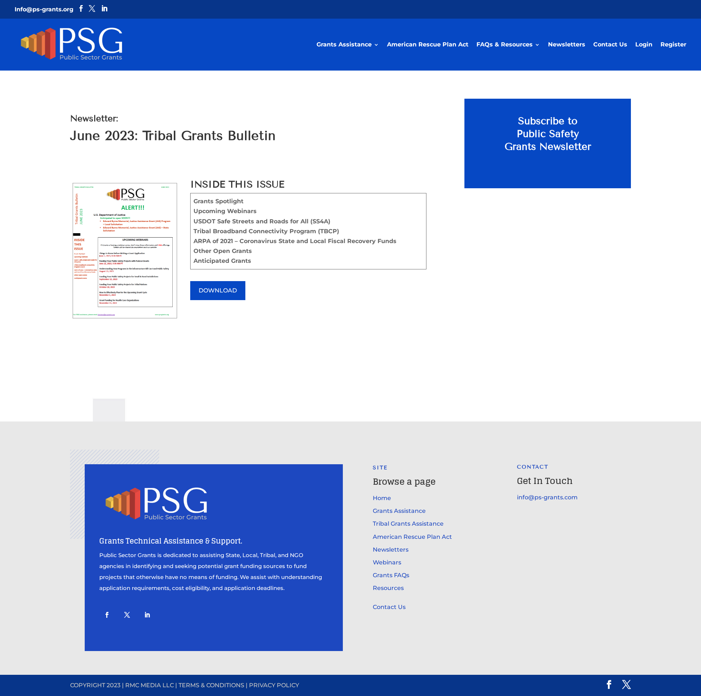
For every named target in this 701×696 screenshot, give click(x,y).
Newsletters (566, 44)
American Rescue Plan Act (427, 44)
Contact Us (610, 44)
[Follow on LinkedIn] (147, 615)
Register (673, 44)
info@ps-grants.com (547, 497)
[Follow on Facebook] (107, 615)
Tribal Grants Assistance (408, 523)
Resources (388, 588)
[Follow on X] (127, 615)
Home (382, 498)
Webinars (387, 562)
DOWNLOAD (218, 290)
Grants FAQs (391, 575)
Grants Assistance (344, 44)
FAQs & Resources (504, 44)
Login (643, 44)
